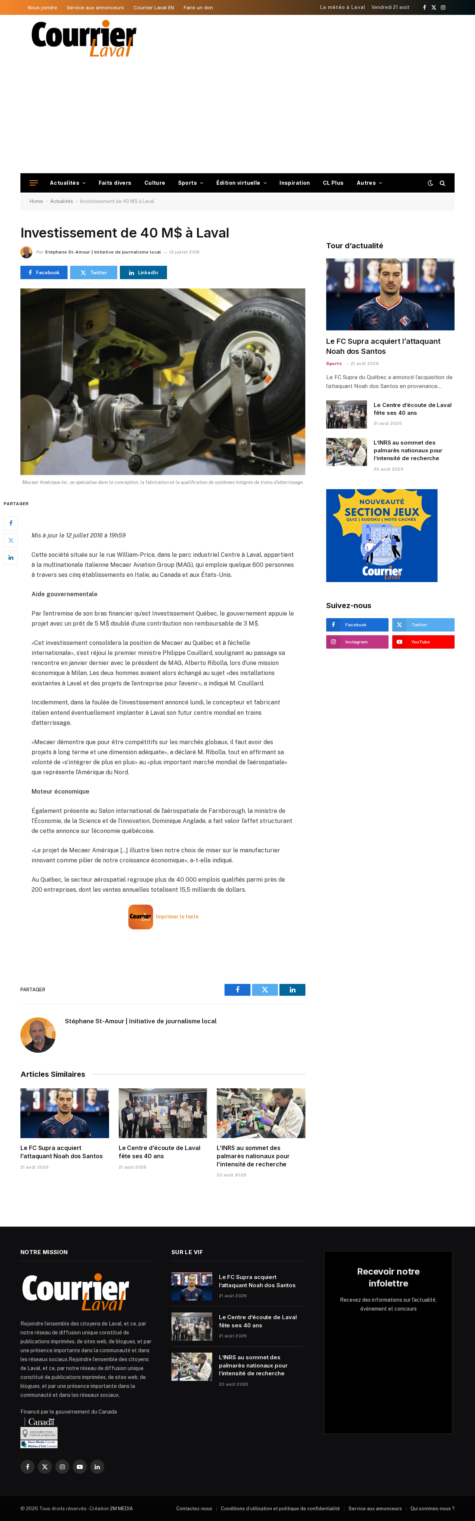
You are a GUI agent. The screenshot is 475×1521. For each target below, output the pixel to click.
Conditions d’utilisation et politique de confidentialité (280, 1508)
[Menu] (34, 183)
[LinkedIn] (11, 557)
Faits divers (115, 183)
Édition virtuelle (238, 183)
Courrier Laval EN (154, 7)
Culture (155, 183)
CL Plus (333, 183)
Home (36, 201)
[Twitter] (11, 540)
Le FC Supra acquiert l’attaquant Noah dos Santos (61, 1152)
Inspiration (294, 183)
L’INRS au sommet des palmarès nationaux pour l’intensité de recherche (253, 1156)
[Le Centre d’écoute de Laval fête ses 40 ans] (163, 1113)
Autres (366, 183)
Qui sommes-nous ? (432, 1508)
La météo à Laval (343, 7)
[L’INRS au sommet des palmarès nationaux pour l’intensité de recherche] (261, 1113)
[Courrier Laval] (84, 38)
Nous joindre (42, 7)
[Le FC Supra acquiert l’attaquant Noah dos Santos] (64, 1113)
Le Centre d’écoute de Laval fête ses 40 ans (159, 1152)
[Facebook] (11, 523)
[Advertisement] (237, 117)
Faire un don (198, 7)
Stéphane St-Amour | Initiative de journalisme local (103, 252)
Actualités (64, 183)
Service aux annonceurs (95, 7)
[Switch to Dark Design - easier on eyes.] (430, 183)
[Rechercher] (441, 183)
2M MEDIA (121, 1508)
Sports (187, 183)
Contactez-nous (194, 1508)
